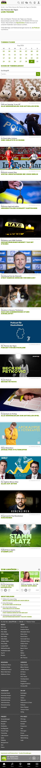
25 (9, 61)
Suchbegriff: (5, 70)
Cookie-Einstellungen (25, 753)
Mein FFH (38, 2)
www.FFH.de (12, 621)
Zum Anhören (8, 569)
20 (20, 58)
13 (20, 54)
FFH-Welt (23, 716)
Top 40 (3, 653)
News (22, 624)
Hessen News (24, 627)
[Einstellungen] (19, 569)
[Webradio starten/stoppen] (34, 758)
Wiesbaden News (25, 632)
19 (15, 58)
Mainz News (23, 634)
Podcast (20, 766)
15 (32, 54)
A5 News (23, 674)
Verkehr (23, 662)
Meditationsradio (5, 650)
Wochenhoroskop (5, 698)
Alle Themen (23, 657)
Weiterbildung (24, 738)
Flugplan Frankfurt (25, 683)
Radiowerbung (24, 735)
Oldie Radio (4, 639)
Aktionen (22, 695)
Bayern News (24, 648)
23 (37, 58)
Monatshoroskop (5, 700)
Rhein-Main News (6, 672)
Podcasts (22, 705)
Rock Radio (4, 636)
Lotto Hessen (4, 735)
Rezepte (3, 723)
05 (15, 51)
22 (32, 58)
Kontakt (22, 723)
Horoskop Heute (5, 693)
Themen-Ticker (24, 709)
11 (9, 54)
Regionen (4, 662)
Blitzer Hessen (24, 667)
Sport (21, 650)
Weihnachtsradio (5, 648)
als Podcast (36, 27)
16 (37, 54)
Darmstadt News (25, 639)
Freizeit (3, 716)
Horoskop (4, 690)
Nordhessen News (6, 665)
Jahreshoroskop (5, 702)
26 (15, 61)
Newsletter (23, 721)
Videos (22, 698)
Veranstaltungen (5, 719)
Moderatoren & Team (26, 702)
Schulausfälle (23, 686)
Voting (22, 712)
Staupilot (26, 2)
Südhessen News (5, 674)
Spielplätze (4, 721)
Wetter (30, 2)
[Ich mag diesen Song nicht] (37, 758)
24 (4, 61)
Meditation (4, 726)
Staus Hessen (24, 665)
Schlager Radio (5, 641)
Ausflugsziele (4, 728)
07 (26, 51)
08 (32, 51)
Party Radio (4, 643)
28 (26, 61)
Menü (37, 766)
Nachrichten (20, 23)
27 (20, 61)
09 (37, 51)
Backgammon (4, 742)
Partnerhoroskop (5, 705)
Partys (2, 747)
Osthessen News (5, 667)
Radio (3, 624)
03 (4, 51)
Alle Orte (22, 655)
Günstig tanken (24, 679)
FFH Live (3, 627)
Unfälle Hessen (24, 669)
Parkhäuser (23, 681)
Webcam (34, 2)
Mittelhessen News (6, 669)
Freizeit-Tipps (4, 731)
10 (4, 54)
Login (21, 740)
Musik (12, 766)
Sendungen (23, 693)
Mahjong (3, 740)
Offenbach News (25, 641)
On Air (2, 7)
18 (9, 58)
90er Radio (4, 632)
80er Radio (4, 629)
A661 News (23, 676)
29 (32, 61)
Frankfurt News (24, 629)
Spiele (2, 738)
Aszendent (4, 707)
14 (26, 54)
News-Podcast (24, 707)
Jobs (21, 728)
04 (9, 51)
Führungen (23, 731)
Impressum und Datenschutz (9, 753)
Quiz (2, 745)
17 (4, 58)
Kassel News (23, 636)
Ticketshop (4, 733)
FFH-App (22, 719)
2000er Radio (4, 634)
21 (26, 58)
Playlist (22, 2)
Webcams (23, 700)
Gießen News (24, 643)
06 (20, 51)
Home (4, 766)
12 (15, 54)
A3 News (23, 672)
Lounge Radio (4, 646)
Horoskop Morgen (6, 695)
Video (28, 766)
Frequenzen (23, 726)
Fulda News (23, 646)
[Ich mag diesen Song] (30, 758)
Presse (22, 733)
